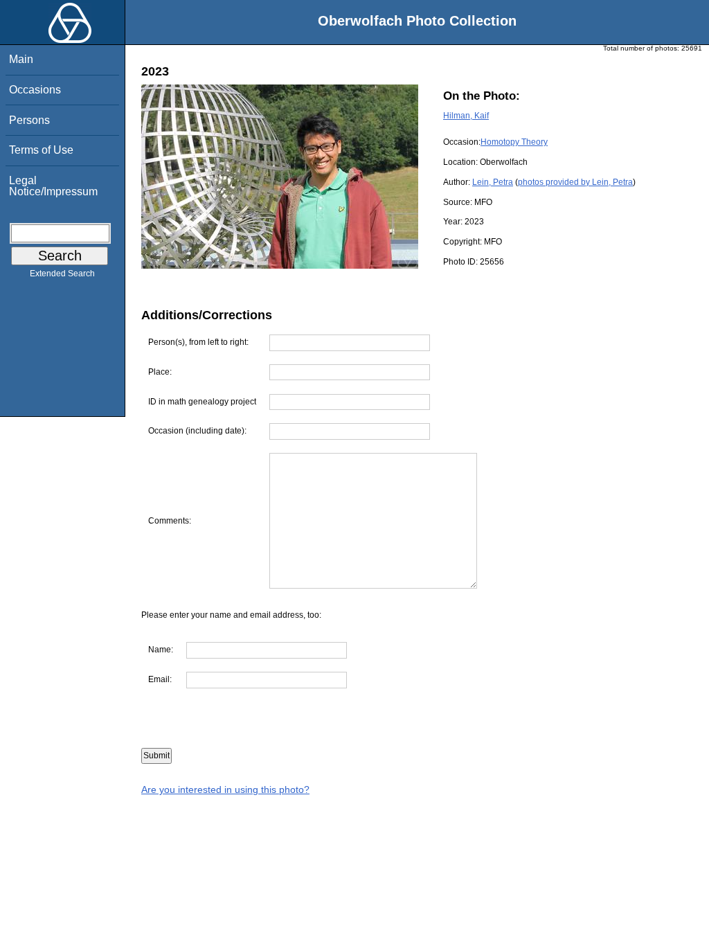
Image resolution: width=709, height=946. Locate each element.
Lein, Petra (492, 182)
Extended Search (62, 273)
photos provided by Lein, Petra (575, 182)
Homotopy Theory (514, 142)
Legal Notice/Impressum (53, 186)
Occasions (35, 90)
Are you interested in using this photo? (225, 789)
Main (21, 59)
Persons (29, 120)
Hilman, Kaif (466, 116)
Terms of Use (41, 150)
